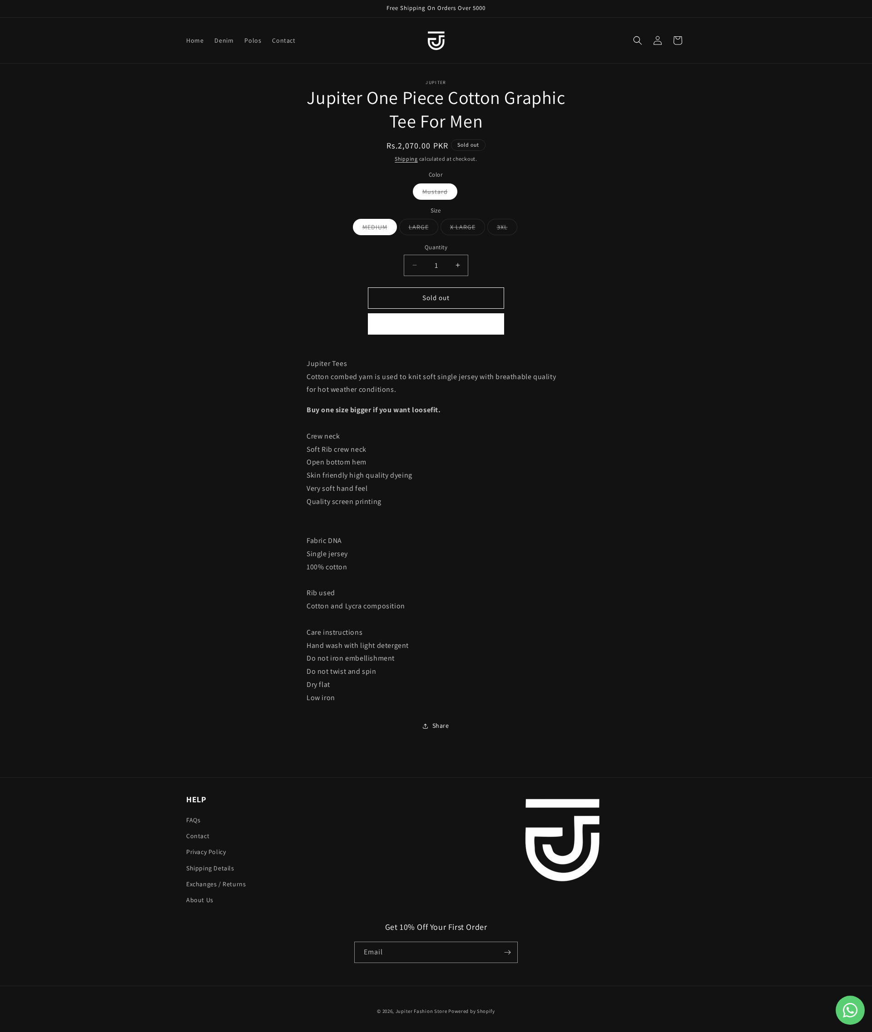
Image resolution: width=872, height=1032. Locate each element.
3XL (504, 228)
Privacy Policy (206, 852)
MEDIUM (376, 228)
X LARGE (464, 228)
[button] (638, 40)
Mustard (436, 193)
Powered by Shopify (471, 1011)
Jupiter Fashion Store (421, 1011)
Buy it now (436, 324)
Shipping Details (210, 868)
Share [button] (440, 725)
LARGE (420, 228)
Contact (197, 836)
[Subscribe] (507, 952)
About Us (199, 900)
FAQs (193, 820)
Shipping (406, 158)
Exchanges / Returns (216, 884)
